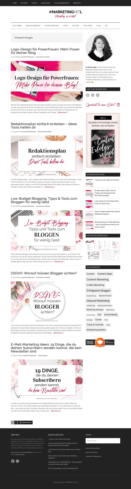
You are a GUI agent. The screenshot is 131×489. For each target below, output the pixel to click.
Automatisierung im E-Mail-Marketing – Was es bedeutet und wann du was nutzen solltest (107, 224)
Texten (98, 319)
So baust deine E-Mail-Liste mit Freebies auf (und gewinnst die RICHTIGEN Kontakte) (105, 193)
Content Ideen (104, 273)
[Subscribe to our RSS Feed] (97, 95)
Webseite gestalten (96, 329)
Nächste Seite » (27, 422)
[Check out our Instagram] (92, 95)
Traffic (108, 325)
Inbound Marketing (98, 300)
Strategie (89, 320)
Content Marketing (98, 279)
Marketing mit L (65, 14)
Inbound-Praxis (91, 296)
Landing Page (91, 305)
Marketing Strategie (95, 310)
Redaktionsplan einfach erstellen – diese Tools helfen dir (44, 125)
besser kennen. (20, 454)
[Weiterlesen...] (63, 112)
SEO (99, 314)
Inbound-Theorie (105, 296)
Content (91, 274)
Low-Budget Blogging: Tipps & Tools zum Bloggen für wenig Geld (44, 200)
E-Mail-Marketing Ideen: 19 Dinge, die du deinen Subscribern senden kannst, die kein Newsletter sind (46, 347)
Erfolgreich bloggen (98, 290)
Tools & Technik (95, 324)
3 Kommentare (42, 355)
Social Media (110, 314)
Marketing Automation (105, 305)
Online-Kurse (110, 310)
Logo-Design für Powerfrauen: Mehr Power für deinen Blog (45, 51)
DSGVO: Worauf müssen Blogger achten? (44, 273)
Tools (106, 320)
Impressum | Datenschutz (93, 456)
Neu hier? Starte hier (91, 452)
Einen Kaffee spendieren (93, 448)
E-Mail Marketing (95, 285)
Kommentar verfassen (43, 57)
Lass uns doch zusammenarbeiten (21, 452)
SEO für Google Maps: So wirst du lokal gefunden (63, 468)
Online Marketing (91, 315)
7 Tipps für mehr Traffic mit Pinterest (107, 180)
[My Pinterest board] (87, 95)
